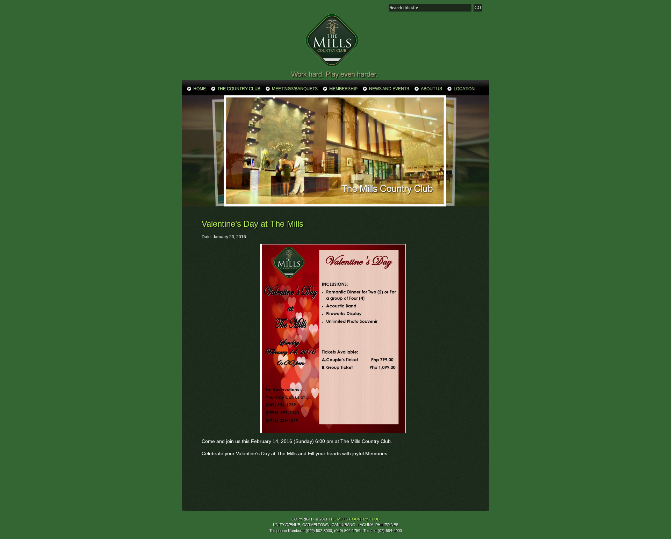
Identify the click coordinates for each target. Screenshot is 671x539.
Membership (343, 88)
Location (464, 88)
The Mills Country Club (335, 46)
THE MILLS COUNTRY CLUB (354, 519)
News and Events (389, 88)
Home (199, 88)
